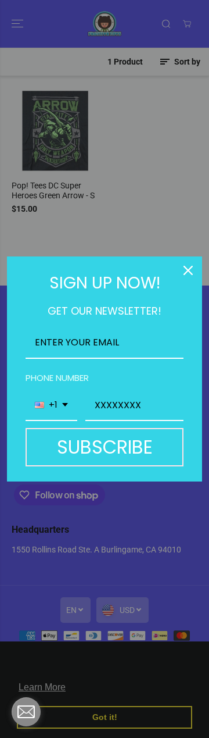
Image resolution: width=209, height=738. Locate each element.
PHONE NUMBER (57, 378)
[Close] (188, 270)
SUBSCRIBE (105, 447)
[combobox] (51, 405)
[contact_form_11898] (26, 711)
